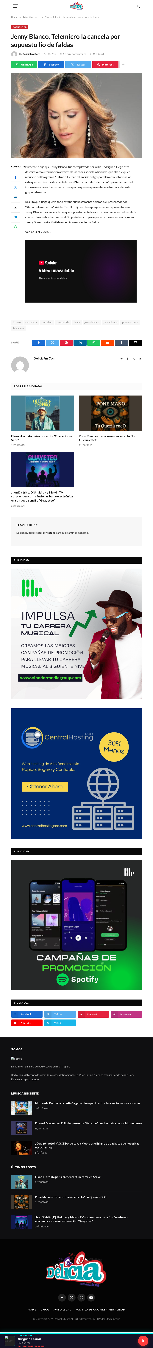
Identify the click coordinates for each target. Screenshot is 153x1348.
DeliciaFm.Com (31, 54)
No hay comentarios (74, 54)
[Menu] (15, 6)
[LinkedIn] (15, 197)
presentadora (130, 322)
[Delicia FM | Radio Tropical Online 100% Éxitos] (76, 6)
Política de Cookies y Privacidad (100, 1309)
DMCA (45, 1309)
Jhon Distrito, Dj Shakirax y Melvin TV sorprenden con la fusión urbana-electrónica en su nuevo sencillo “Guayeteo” (42, 496)
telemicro (18, 328)
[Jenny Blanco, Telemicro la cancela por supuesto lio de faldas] (76, 115)
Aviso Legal (62, 1309)
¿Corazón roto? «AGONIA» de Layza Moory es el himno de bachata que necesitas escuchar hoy (87, 1145)
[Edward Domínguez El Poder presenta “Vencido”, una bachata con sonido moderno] (21, 1128)
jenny (77, 322)
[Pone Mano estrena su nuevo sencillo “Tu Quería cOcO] (110, 413)
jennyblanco (111, 322)
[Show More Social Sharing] (123, 64)
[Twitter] (15, 187)
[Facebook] (15, 177)
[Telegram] (15, 216)
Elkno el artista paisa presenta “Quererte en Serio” (41, 438)
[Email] (15, 207)
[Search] (138, 6)
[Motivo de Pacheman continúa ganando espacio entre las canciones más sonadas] (21, 1108)
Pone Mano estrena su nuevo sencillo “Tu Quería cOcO (107, 438)
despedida (63, 322)
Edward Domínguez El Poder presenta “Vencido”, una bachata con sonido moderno (88, 1123)
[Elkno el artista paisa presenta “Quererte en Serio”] (42, 413)
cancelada (31, 322)
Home (32, 1309)
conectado (49, 532)
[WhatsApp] (15, 226)
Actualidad (20, 27)
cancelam (47, 322)
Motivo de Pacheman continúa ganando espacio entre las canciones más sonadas (87, 1103)
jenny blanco (92, 322)
